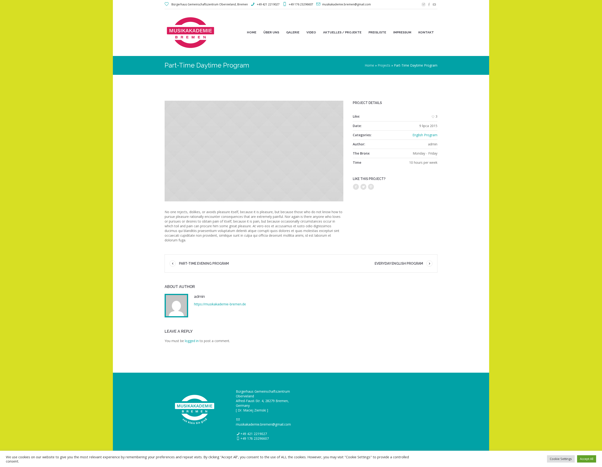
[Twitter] (363, 187)
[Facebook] (429, 4)
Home (369, 65)
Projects (384, 65)
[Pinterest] (371, 187)
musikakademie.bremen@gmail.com (263, 424)
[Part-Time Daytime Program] (254, 151)
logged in (192, 341)
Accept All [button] (586, 459)
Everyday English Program (399, 263)
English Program (424, 135)
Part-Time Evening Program (204, 263)
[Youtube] (434, 4)
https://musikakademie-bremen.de (220, 304)
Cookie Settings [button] (561, 459)
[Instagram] (423, 4)
